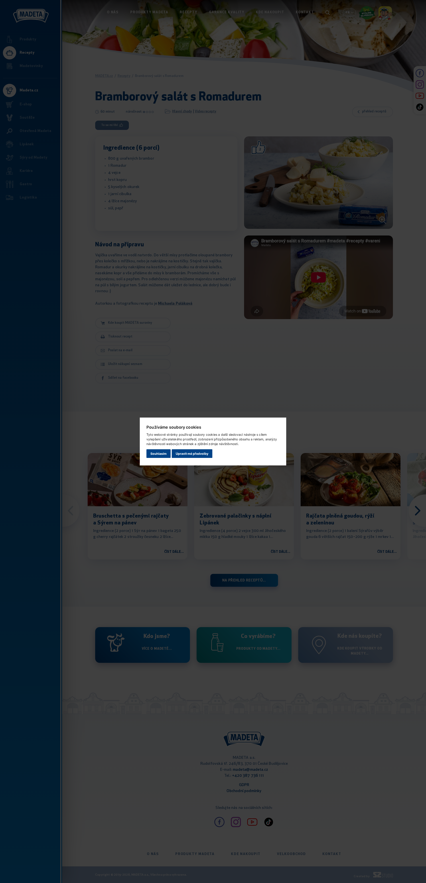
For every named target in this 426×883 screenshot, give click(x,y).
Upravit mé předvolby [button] (192, 453)
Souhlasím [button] (158, 453)
